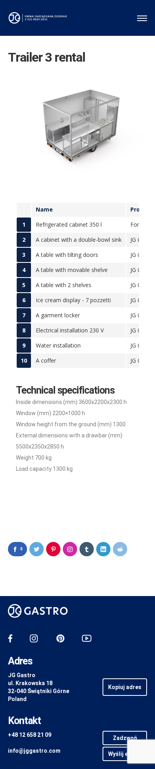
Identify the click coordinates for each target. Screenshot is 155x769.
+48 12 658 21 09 (29, 735)
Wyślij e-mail (124, 754)
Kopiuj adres (124, 687)
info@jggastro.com (34, 751)
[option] (77, 124)
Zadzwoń (125, 738)
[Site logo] (38, 18)
